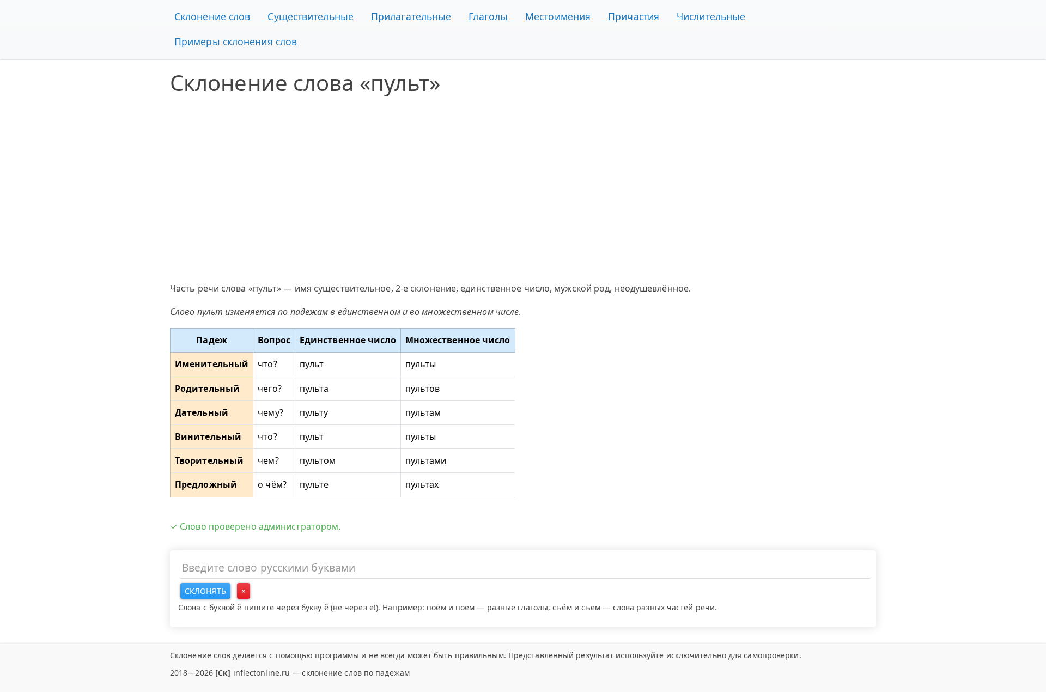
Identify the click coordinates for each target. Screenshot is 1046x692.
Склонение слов (212, 16)
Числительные (711, 16)
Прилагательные (411, 16)
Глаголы (488, 16)
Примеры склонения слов (235, 41)
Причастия (633, 16)
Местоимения (558, 16)
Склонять (205, 591)
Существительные (310, 16)
